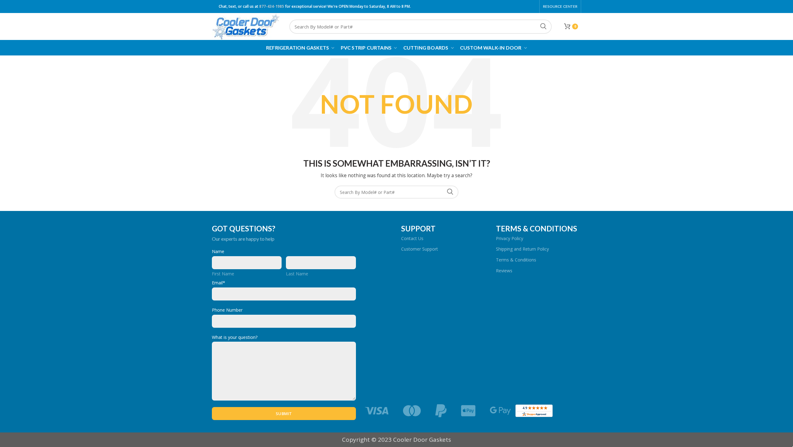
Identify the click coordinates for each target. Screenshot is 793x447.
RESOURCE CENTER (560, 6)
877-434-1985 (271, 6)
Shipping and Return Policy (522, 249)
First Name (223, 274)
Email (218, 283)
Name (218, 251)
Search (543, 27)
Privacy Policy (509, 238)
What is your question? (234, 337)
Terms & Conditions (516, 260)
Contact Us (412, 238)
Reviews (504, 271)
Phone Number (227, 310)
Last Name (297, 274)
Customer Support (419, 249)
